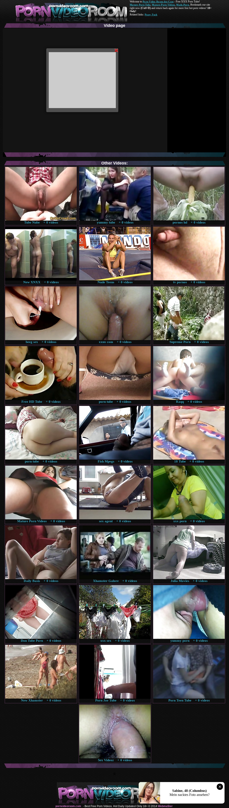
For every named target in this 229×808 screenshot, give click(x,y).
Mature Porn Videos (163, 4)
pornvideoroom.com (68, 806)
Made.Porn (182, 4)
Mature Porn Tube (140, 4)
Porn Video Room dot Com (158, 1)
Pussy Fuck (151, 14)
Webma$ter (165, 806)
